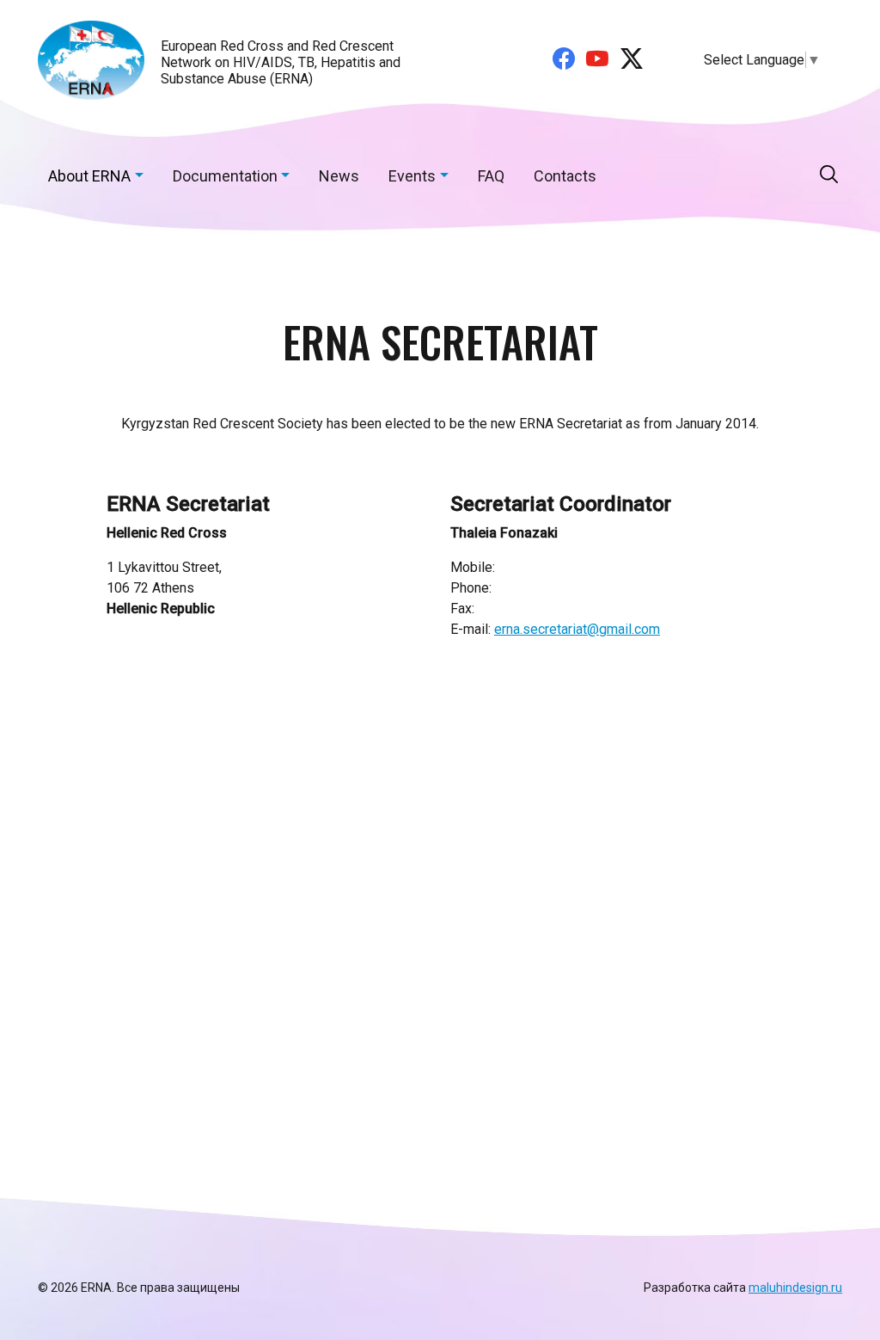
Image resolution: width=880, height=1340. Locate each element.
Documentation (225, 176)
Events (412, 176)
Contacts (565, 176)
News (339, 176)
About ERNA (89, 176)
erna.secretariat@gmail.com (577, 629)
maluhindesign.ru (795, 1287)
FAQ (491, 176)
